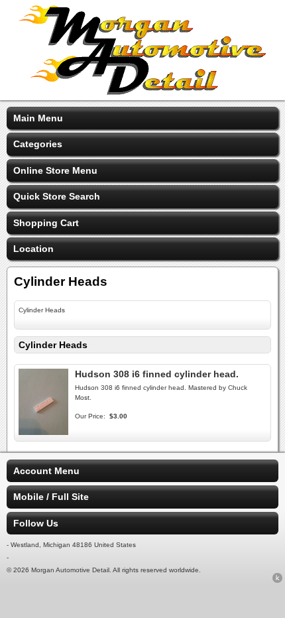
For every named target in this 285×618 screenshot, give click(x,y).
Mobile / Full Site (51, 496)
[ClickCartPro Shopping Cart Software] (277, 580)
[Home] (142, 91)
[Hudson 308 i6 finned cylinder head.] (43, 431)
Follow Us (35, 523)
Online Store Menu (55, 170)
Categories (37, 144)
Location (33, 248)
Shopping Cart (46, 222)
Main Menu (38, 118)
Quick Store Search (56, 196)
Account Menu (46, 470)
